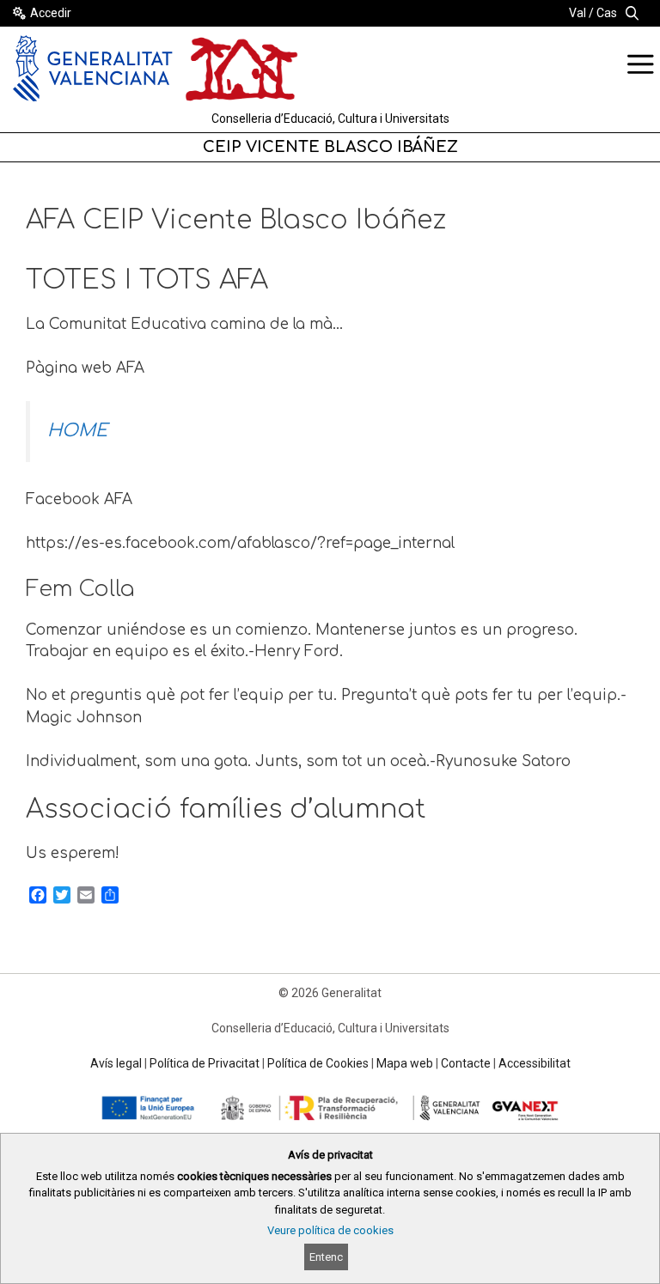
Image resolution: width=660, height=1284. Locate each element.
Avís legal (116, 1063)
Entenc (326, 1257)
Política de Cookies (318, 1063)
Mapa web (404, 1063)
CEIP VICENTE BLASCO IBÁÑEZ (330, 146)
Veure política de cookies (330, 1230)
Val (577, 13)
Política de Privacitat (205, 1063)
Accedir (50, 13)
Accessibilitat (534, 1063)
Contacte (466, 1063)
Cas (606, 13)
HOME (77, 431)
